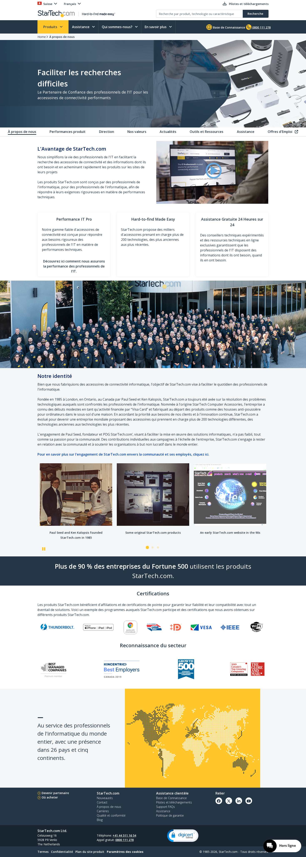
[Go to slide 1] (147, 548)
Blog (100, 820)
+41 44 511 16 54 (124, 835)
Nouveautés (105, 798)
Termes (43, 852)
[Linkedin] (238, 800)
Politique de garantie (170, 815)
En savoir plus (156, 27)
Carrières (103, 811)
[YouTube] (248, 800)
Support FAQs (165, 807)
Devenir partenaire (55, 793)
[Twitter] (228, 800)
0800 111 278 (124, 840)
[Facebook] (218, 800)
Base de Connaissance (228, 27)
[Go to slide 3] (158, 548)
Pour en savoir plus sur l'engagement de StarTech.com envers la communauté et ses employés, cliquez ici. (123, 454)
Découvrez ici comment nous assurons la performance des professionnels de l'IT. (74, 266)
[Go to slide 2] (153, 548)
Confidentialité (62, 852)
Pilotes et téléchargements (174, 802)
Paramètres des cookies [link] (125, 852)
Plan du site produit (89, 852)
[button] (182, 835)
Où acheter (50, 797)
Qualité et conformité (111, 815)
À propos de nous (62, 37)
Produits (50, 27)
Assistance (81, 27)
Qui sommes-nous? (117, 27)
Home (41, 37)
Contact (102, 802)
